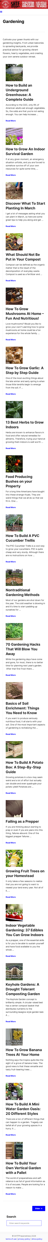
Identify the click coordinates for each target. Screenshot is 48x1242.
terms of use (11, 1239)
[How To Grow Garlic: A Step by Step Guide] (14, 355)
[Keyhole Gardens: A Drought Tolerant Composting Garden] (14, 971)
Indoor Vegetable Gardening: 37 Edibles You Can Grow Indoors (25, 930)
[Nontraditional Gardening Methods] (14, 577)
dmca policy (37, 1239)
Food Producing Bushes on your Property (19, 481)
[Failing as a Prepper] (14, 808)
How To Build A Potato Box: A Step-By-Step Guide (24, 767)
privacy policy (24, 1239)
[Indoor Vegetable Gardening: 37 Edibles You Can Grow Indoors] (14, 912)
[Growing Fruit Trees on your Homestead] (14, 858)
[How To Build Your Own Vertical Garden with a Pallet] (14, 1150)
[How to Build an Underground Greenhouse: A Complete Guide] (14, 72)
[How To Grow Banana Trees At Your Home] (14, 1037)
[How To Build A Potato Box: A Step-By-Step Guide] (14, 749)
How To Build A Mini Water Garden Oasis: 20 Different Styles (23, 1109)
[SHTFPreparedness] (24, 4)
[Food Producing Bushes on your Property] (14, 463)
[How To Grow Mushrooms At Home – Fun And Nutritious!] (14, 296)
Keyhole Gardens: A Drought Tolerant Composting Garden (23, 989)
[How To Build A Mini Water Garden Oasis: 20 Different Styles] (14, 1091)
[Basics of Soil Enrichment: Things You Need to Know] (14, 690)
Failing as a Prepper (22, 821)
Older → (38, 1208)
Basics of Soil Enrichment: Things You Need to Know (22, 708)
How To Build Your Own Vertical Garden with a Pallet (23, 1168)
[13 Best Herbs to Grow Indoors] (14, 409)
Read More (11, 121)
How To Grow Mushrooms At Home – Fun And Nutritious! (25, 313)
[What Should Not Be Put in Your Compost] (14, 241)
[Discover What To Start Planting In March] (14, 190)
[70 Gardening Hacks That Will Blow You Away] (14, 631)
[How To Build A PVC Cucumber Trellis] (14, 523)
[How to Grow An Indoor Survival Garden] (14, 136)
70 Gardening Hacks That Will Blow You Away (23, 649)
